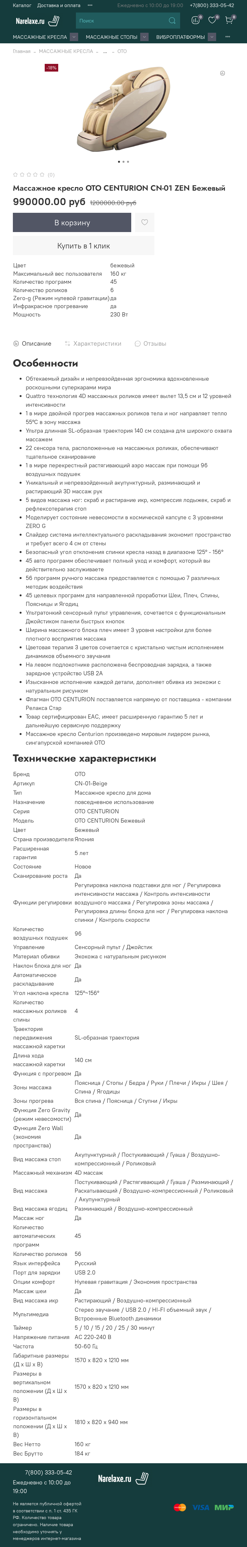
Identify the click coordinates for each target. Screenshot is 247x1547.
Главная (22, 51)
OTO (122, 51)
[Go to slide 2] (123, 162)
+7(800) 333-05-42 (212, 5)
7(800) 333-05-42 (48, 1472)
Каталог (22, 5)
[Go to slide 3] (128, 162)
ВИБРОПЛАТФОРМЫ (180, 37)
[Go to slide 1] (119, 162)
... (105, 51)
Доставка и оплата (58, 5)
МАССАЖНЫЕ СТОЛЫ (111, 37)
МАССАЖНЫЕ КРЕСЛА (40, 37)
